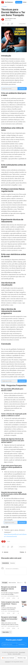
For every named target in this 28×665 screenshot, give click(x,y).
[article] (14, 592)
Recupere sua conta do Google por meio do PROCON (8, 588)
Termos (10, 654)
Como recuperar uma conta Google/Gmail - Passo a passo (10, 604)
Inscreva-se (19, 2)
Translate (5, 6)
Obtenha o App (22, 658)
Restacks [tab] (12, 563)
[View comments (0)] (8, 23)
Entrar (24, 2)
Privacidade (22, 652)
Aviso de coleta (16, 654)
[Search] (25, 582)
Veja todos (5, 632)
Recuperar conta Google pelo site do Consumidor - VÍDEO (9, 619)
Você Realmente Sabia (10, 18)
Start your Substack (9, 658)
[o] (24, 619)
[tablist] (8, 563)
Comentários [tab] (5, 563)
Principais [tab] (4, 582)
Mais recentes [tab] (12, 582)
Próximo (22, 552)
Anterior (6, 552)
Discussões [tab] (20, 582)
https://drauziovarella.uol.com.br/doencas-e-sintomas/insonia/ (15, 535)
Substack (7, 661)
